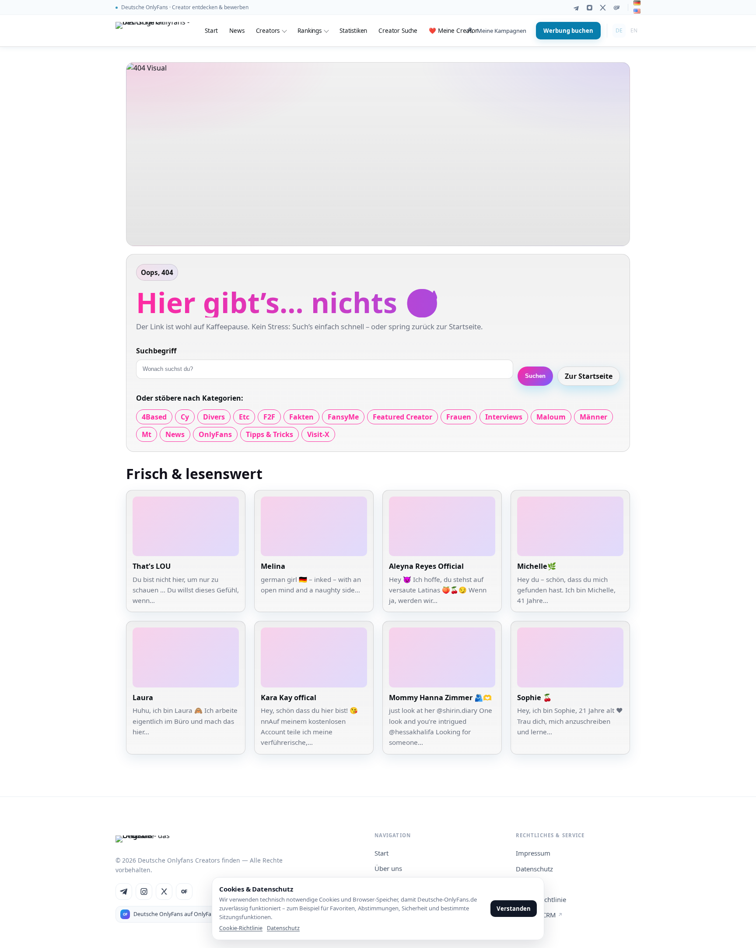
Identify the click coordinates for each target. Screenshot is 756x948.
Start (211, 31)
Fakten (301, 417)
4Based (154, 417)
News (236, 31)
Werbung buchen (568, 31)
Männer (593, 417)
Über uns (388, 868)
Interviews (503, 417)
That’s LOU (152, 566)
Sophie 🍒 (534, 697)
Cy (185, 417)
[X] (603, 8)
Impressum (533, 853)
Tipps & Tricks (269, 434)
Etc (244, 417)
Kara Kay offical (288, 697)
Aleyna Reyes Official (426, 566)
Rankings (310, 31)
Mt (146, 434)
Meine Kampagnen (501, 31)
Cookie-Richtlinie (240, 928)
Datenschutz (534, 868)
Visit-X (318, 434)
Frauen (458, 417)
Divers (214, 417)
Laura (143, 697)
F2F (269, 417)
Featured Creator (402, 417)
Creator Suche (397, 31)
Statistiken (353, 31)
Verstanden (514, 909)
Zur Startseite (588, 376)
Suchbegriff (156, 351)
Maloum (551, 417)
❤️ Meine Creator (453, 31)
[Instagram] (589, 8)
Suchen (535, 376)
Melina (273, 566)
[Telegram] (576, 8)
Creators (268, 31)
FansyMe (343, 417)
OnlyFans (215, 434)
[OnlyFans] (617, 8)
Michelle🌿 (536, 566)
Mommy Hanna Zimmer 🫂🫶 (440, 697)
